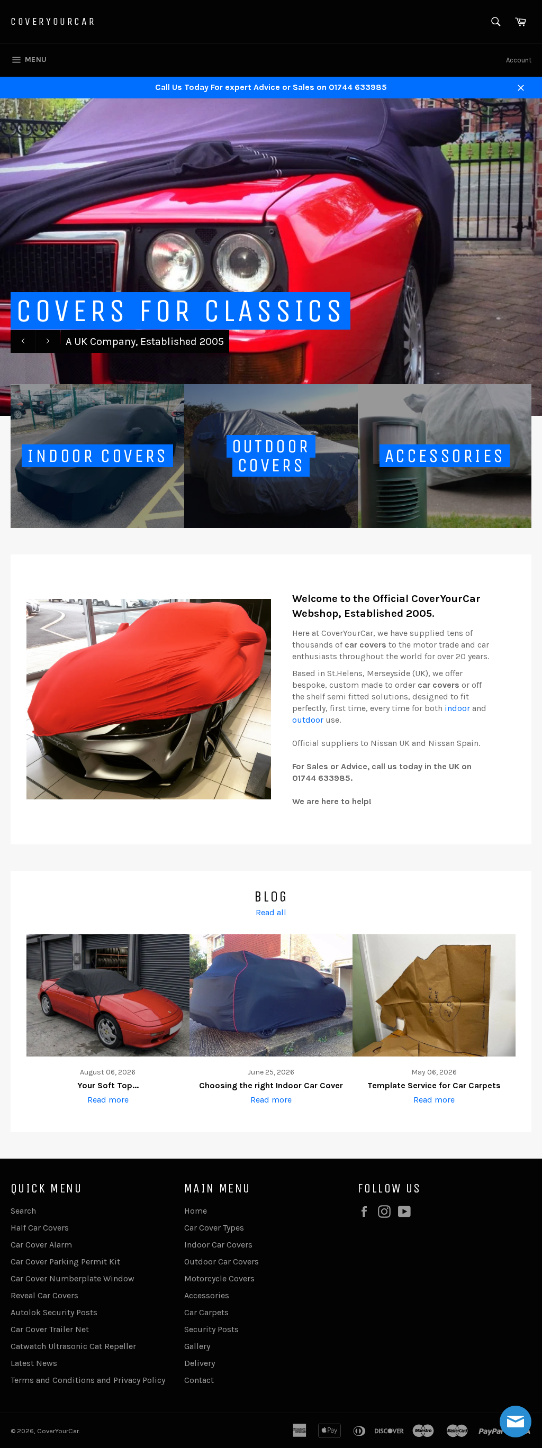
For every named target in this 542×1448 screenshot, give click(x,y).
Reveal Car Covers (44, 1295)
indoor (457, 708)
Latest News (34, 1363)
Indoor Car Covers (218, 1245)
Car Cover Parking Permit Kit (65, 1261)
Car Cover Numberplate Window (72, 1278)
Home (195, 1211)
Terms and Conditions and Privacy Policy (88, 1380)
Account (518, 60)
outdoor (307, 720)
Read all (271, 912)
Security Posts (211, 1329)
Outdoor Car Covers (221, 1261)
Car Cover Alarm (41, 1245)
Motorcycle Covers (219, 1278)
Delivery (199, 1363)
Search (23, 1211)
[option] (271, 257)
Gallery (197, 1346)
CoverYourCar (53, 21)
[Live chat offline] (515, 1421)
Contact (199, 1380)
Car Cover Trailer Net (50, 1329)
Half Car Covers (40, 1228)
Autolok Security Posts (54, 1312)
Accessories (206, 1295)
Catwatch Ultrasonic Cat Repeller (73, 1346)
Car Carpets (206, 1312)
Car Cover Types (214, 1228)
